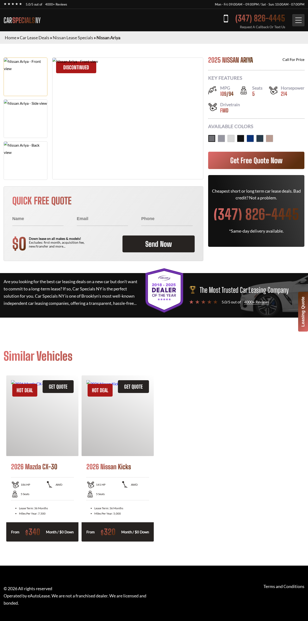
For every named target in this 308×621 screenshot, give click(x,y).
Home (10, 37)
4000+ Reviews (56, 4)
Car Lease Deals (34, 37)
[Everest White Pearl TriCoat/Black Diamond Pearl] (231, 138)
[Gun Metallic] (211, 138)
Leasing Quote (303, 312)
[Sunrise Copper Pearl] (269, 138)
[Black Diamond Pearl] (240, 138)
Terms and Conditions (283, 586)
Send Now (158, 244)
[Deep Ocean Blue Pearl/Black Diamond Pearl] (250, 138)
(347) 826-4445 (260, 18)
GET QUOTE (58, 387)
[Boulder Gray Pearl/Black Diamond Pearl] (221, 138)
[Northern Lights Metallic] (260, 138)
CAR (22, 20)
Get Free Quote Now (256, 160)
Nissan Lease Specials (73, 37)
